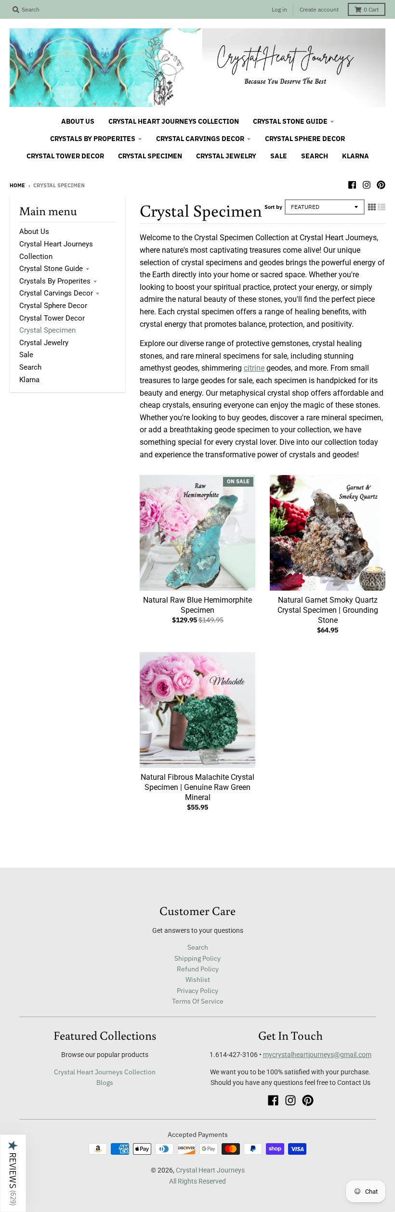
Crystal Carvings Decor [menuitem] (200, 138)
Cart (371, 9)
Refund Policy (198, 969)
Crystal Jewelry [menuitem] (226, 156)
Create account (319, 9)
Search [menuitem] (314, 156)
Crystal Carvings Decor (56, 293)
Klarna (29, 379)
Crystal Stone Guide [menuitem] (290, 121)
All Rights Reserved (197, 1181)
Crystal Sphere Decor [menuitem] (305, 138)
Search (30, 367)
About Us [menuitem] (77, 121)
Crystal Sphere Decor (53, 305)
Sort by (273, 207)
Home (17, 185)
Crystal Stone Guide (51, 268)
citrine (254, 368)
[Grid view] (372, 207)
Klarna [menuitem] (355, 156)
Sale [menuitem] (278, 156)
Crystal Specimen (47, 330)
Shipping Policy (197, 958)
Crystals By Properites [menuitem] (92, 138)
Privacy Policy (197, 990)
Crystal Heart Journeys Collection (105, 1072)
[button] (13, 1173)
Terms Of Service (198, 1001)
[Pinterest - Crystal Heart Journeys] (381, 185)
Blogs (104, 1082)
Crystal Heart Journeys (210, 1170)
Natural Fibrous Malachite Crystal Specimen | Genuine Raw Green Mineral (197, 787)
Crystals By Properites (55, 281)
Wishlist (197, 979)
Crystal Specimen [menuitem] (150, 156)
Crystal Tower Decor (52, 318)
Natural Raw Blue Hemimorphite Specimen (197, 605)
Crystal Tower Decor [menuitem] (65, 156)
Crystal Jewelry (43, 342)
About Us (34, 231)
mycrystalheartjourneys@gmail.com (317, 1054)
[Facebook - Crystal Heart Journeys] (352, 185)
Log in (279, 9)
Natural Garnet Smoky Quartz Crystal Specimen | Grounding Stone (327, 610)
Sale (26, 354)
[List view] (381, 207)
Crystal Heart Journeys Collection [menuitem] (173, 121)
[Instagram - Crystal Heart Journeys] (366, 185)
